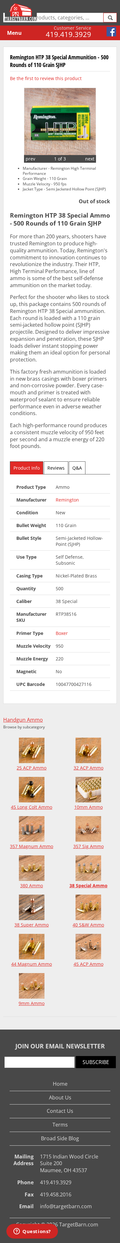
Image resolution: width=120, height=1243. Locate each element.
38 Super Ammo (31, 925)
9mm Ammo (31, 1003)
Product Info (26, 468)
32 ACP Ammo (88, 768)
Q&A (77, 468)
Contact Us (60, 1110)
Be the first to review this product (46, 78)
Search (110, 17)
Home (60, 1083)
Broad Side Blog (60, 1138)
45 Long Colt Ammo (31, 807)
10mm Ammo (88, 807)
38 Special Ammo (88, 885)
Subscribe (96, 1062)
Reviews (56, 468)
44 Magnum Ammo (31, 964)
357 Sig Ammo (88, 846)
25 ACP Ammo (31, 768)
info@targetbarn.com (66, 1206)
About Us (60, 1097)
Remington (67, 500)
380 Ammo (31, 885)
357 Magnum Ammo (31, 846)
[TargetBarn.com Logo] (21, 12)
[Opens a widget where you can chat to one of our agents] (32, 1232)
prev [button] (30, 159)
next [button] (89, 159)
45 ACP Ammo (88, 964)
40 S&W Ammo (88, 925)
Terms (60, 1124)
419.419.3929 (68, 34)
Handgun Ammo (23, 720)
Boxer (62, 633)
